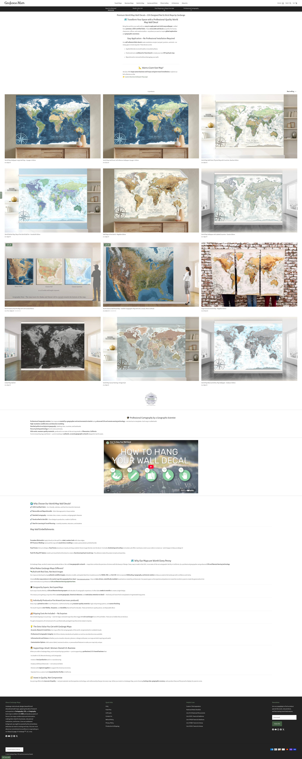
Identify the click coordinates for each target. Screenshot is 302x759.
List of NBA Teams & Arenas (194, 723)
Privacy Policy (110, 723)
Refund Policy (110, 719)
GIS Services (175, 3)
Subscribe (277, 724)
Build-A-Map (140, 3)
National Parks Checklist (193, 709)
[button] (1, 195)
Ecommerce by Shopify (27, 754)
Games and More (152, 3)
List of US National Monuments (195, 713)
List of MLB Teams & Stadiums (195, 719)
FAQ (107, 706)
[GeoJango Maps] (14, 3)
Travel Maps (118, 3)
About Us (184, 3)
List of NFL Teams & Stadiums (195, 716)
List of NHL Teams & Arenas (194, 726)
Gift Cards (108, 713)
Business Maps (129, 3)
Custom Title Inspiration (193, 706)
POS (18, 754)
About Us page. (12, 731)
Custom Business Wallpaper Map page (136, 77)
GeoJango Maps (13, 754)
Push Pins (108, 709)
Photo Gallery (164, 3)
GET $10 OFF (6, 757)
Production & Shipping (112, 726)
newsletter (280, 706)
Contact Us (109, 716)
